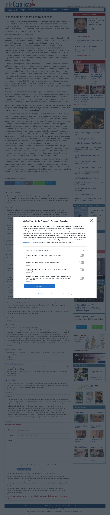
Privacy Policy (67, 294)
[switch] (81, 255)
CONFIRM (40, 286)
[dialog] (55, 257)
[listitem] (55, 250)
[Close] (92, 221)
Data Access (55, 294)
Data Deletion (42, 294)
